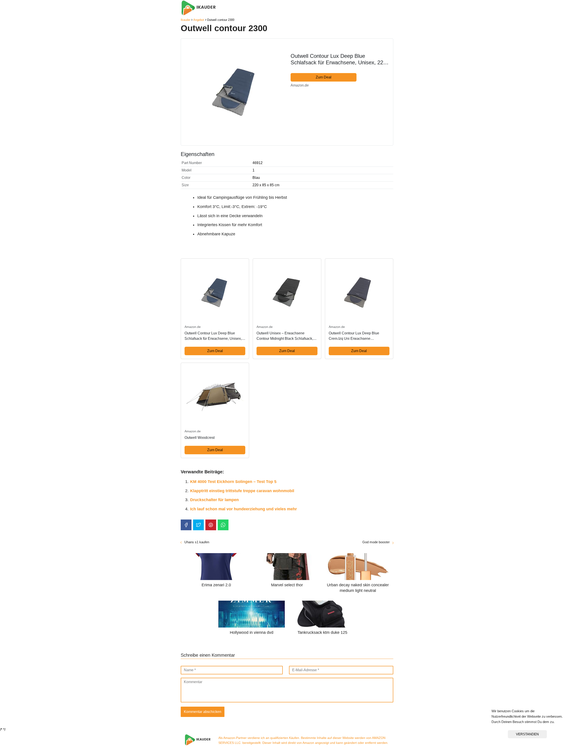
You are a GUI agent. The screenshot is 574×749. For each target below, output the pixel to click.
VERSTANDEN (527, 734)
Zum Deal (323, 77)
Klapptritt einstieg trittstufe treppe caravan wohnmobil (242, 491)
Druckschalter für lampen (214, 500)
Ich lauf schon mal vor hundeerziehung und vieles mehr (243, 509)
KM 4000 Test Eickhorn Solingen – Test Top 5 (233, 481)
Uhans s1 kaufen (196, 542)
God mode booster (376, 542)
